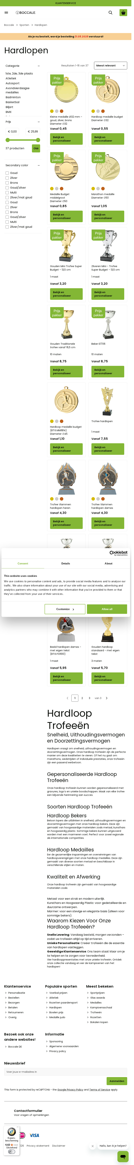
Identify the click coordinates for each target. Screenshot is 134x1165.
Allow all (107, 609)
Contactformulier (28, 1111)
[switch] (11, 1152)
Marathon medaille (102, 195)
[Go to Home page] (25, 13)
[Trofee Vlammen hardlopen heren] (66, 478)
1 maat (54, 276)
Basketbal (12, 102)
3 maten (96, 661)
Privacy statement (38, 1146)
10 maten (55, 354)
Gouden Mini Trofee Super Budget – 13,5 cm (66, 267)
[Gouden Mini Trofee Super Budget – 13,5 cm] (66, 246)
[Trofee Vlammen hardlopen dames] (107, 478)
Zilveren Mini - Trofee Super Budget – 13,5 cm (105, 267)
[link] (67, 698)
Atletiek (11, 78)
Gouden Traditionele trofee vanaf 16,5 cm (62, 345)
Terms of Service (99, 1089)
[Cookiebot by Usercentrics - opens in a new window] (112, 553)
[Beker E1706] (107, 323)
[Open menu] (6, 12)
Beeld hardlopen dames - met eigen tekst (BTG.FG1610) (65, 650)
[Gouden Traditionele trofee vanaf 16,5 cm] (66, 323)
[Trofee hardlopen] (107, 401)
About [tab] (108, 563)
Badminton (13, 97)
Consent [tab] (23, 563)
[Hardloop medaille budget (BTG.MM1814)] (66, 401)
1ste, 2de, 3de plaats (19, 73)
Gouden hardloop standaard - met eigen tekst (105, 650)
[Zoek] (110, 12)
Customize (63, 609)
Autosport (13, 83)
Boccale (9, 25)
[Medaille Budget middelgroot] (66, 168)
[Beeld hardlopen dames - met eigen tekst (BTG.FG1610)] (66, 626)
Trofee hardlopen (102, 421)
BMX (9, 112)
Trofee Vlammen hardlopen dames (102, 506)
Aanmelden (117, 1081)
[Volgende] (106, 698)
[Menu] (18, 1128)
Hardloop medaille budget (107, 118)
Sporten (24, 25)
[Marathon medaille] (107, 168)
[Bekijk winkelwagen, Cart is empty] (123, 12)
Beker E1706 (98, 344)
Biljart (9, 107)
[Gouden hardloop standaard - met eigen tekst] (107, 626)
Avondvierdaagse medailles (17, 90)
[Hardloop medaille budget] (107, 90)
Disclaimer (58, 1146)
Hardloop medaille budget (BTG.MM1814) (66, 430)
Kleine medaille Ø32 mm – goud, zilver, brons (66, 120)
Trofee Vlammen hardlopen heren (60, 506)
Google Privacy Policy (70, 1089)
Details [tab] (65, 563)
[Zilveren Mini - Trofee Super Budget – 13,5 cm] (107, 246)
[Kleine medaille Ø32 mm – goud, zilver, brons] (66, 90)
